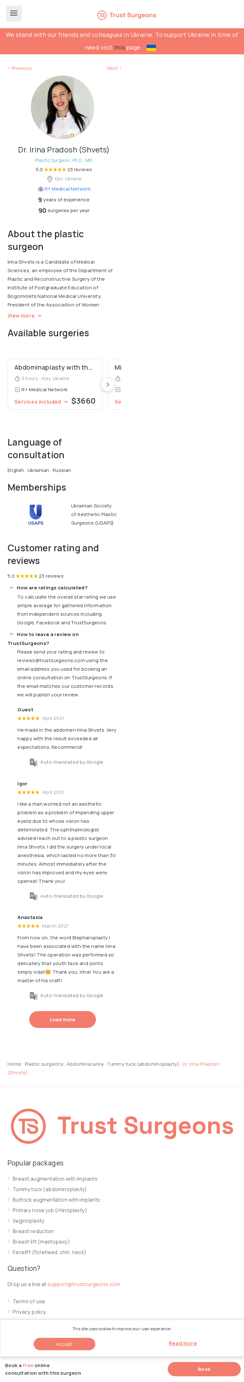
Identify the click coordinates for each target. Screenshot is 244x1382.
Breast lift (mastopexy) (41, 1241)
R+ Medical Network (67, 188)
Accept (64, 1344)
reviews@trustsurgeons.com (51, 660)
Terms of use (29, 1301)
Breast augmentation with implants (55, 1179)
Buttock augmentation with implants (56, 1200)
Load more (62, 1019)
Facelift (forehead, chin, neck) (49, 1252)
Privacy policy (29, 1312)
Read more (183, 1343)
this (119, 47)
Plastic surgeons (44, 1064)
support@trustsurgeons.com (84, 1284)
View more (22, 315)
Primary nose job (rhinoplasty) (50, 1210)
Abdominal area (85, 1064)
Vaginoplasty (28, 1221)
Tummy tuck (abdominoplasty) (143, 1064)
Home (15, 1064)
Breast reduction (33, 1231)
